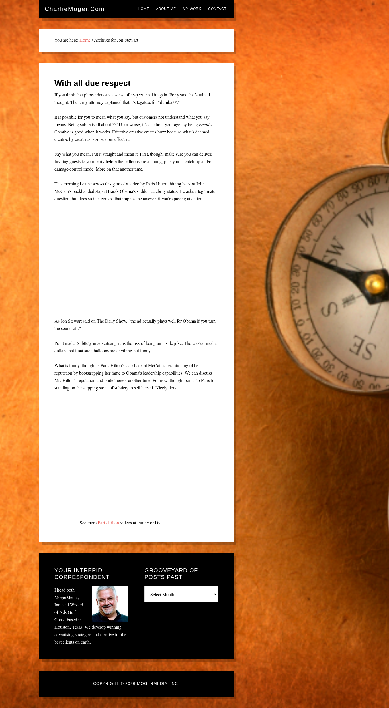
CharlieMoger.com (75, 8)
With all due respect (92, 83)
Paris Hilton (108, 522)
